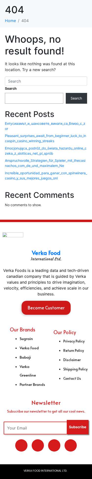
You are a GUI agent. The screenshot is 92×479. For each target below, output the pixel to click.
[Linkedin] (38, 445)
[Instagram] (71, 445)
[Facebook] (54, 445)
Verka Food (46, 252)
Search (11, 88)
